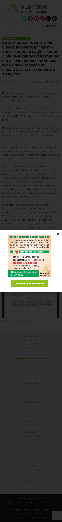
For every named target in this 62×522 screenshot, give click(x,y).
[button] (58, 234)
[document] (31, 261)
